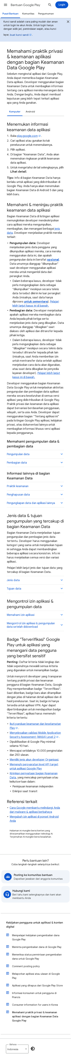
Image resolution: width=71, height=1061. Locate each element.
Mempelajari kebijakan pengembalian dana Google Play (35, 937)
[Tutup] (68, 22)
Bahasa (13, 1044)
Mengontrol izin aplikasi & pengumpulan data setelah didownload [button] (31, 625)
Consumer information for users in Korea (35, 1004)
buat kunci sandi (19, 34)
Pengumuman (46, 13)
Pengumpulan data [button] (18, 454)
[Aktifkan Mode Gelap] (33, 1048)
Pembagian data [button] (17, 462)
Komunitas (28, 13)
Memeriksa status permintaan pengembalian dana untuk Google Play (37, 956)
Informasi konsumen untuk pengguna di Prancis (34, 995)
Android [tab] (30, 111)
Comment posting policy (26, 966)
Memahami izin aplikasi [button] (20, 615)
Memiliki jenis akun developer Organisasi (34, 759)
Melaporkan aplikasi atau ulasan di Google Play (36, 976)
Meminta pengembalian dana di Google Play (37, 947)
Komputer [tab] (15, 111)
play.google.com (27, 136)
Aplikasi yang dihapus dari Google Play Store (37, 985)
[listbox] (17, 1048)
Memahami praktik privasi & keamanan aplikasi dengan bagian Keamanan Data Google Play (35, 1016)
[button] (5, 5)
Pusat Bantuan (10, 13)
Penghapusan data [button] (18, 494)
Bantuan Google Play (25, 5)
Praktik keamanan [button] (17, 486)
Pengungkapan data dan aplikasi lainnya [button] (31, 503)
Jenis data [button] (13, 580)
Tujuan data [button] (14, 588)
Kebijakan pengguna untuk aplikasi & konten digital (34, 924)
